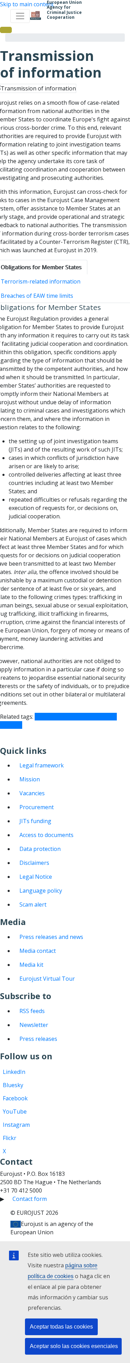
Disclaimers (34, 863)
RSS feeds (32, 1011)
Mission (29, 779)
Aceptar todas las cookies (61, 1327)
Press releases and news (51, 937)
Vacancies (32, 793)
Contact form (29, 1199)
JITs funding (35, 821)
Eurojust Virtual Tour (47, 978)
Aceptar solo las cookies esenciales (74, 1346)
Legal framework (41, 765)
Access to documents (46, 835)
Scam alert (32, 904)
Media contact (37, 951)
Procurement (36, 807)
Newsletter (33, 1025)
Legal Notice (35, 876)
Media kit (31, 965)
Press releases (38, 1039)
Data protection (40, 849)
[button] (6, 30)
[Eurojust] (35, 16)
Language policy (40, 890)
